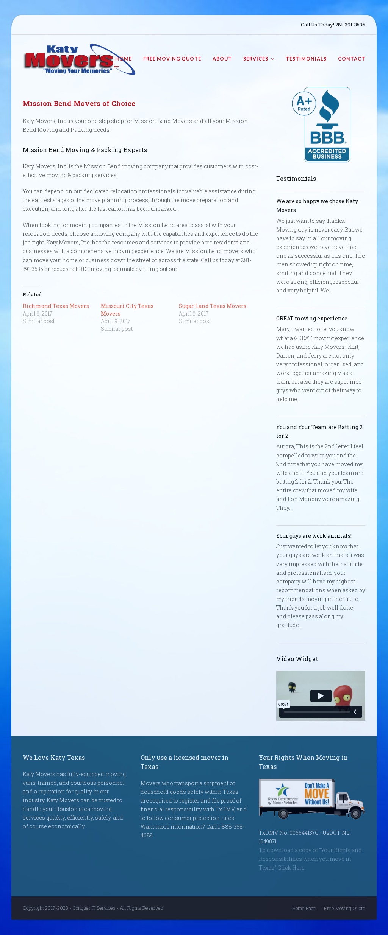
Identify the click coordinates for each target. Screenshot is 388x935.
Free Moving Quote (344, 908)
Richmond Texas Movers (56, 306)
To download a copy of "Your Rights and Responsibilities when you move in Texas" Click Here (310, 858)
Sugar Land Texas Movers (212, 306)
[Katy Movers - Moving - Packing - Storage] (79, 58)
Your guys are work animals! (314, 535)
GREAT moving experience (311, 318)
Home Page (304, 908)
